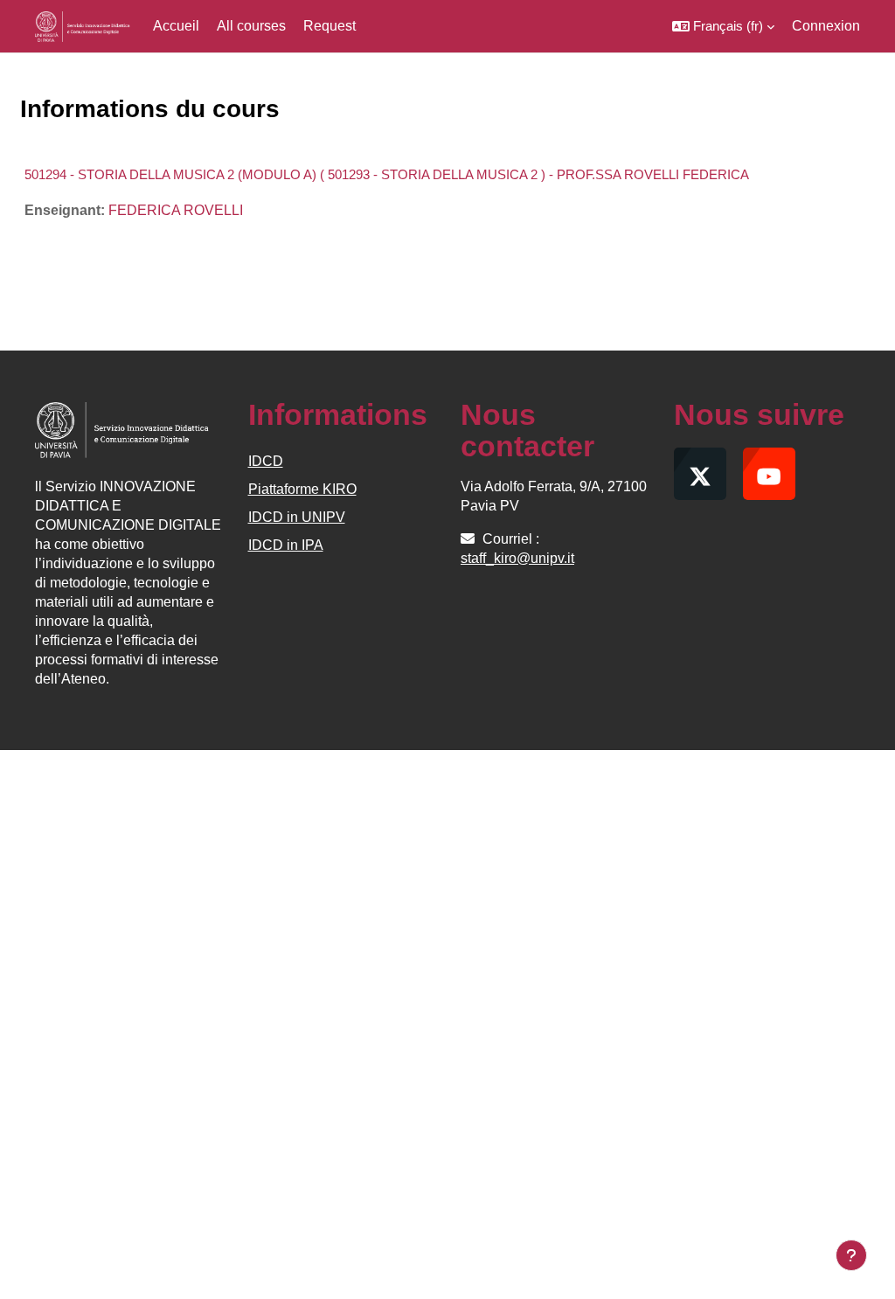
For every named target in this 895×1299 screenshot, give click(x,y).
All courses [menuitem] (251, 25)
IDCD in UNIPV (296, 517)
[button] (723, 26)
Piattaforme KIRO (302, 489)
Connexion (826, 25)
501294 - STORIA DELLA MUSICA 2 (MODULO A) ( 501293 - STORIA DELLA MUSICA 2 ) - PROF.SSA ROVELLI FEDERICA (386, 174)
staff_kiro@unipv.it (517, 558)
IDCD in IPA (285, 545)
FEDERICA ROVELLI (175, 210)
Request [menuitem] (329, 25)
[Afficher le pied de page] (851, 1255)
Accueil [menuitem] (176, 25)
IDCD (265, 461)
